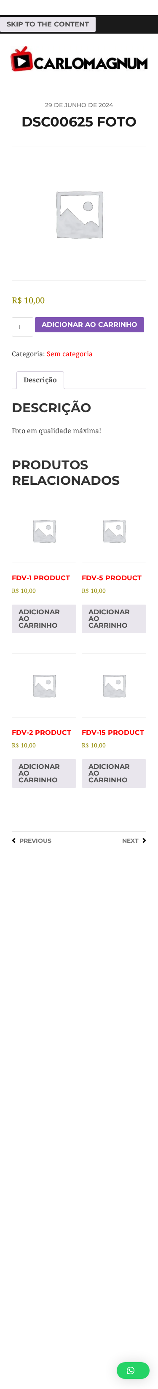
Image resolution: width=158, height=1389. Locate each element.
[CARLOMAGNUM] (79, 58)
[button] (133, 1370)
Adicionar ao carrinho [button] (39, 618)
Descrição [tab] (40, 380)
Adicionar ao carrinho (89, 325)
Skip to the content (48, 24)
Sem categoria (70, 354)
